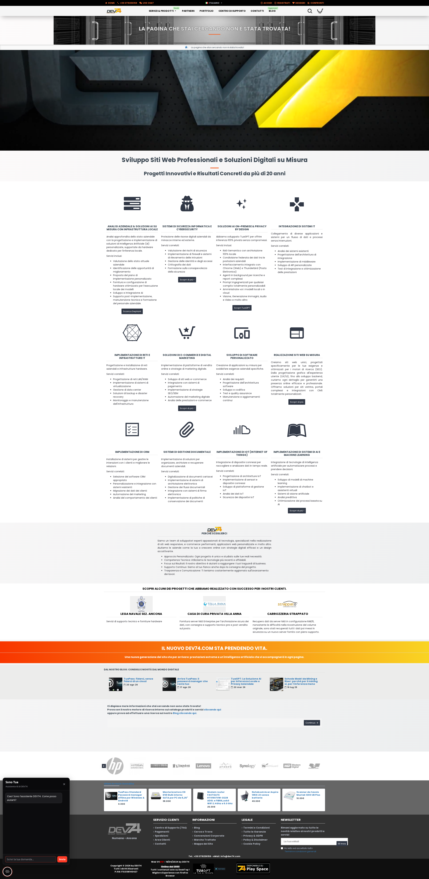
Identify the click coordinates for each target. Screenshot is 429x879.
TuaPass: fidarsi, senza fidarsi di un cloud (138, 680)
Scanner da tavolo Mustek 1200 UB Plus (308, 793)
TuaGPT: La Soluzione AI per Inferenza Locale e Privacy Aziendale (246, 681)
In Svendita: (126, 783)
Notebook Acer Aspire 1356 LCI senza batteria (265, 795)
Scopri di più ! (187, 279)
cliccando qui (212, 709)
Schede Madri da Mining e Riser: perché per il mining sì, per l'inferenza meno (301, 681)
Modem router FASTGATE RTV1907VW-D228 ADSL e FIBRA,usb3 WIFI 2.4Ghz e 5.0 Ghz (220, 798)
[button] (104, 766)
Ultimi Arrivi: (111, 783)
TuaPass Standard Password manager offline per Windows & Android (131, 796)
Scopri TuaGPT (242, 307)
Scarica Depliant (132, 311)
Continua (310, 722)
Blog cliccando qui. (185, 713)
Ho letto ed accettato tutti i (300, 850)
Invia (62, 859)
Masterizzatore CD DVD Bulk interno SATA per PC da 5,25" (175, 795)
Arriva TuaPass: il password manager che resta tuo (192, 681)
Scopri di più (296, 402)
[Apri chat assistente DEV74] (7, 871)
